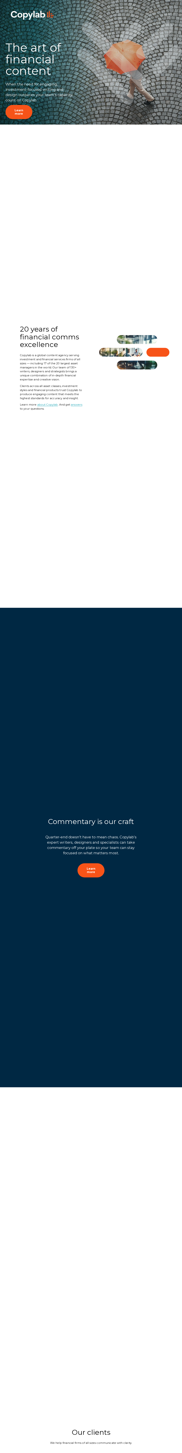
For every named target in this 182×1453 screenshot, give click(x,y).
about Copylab (47, 404)
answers (76, 404)
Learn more (19, 112)
